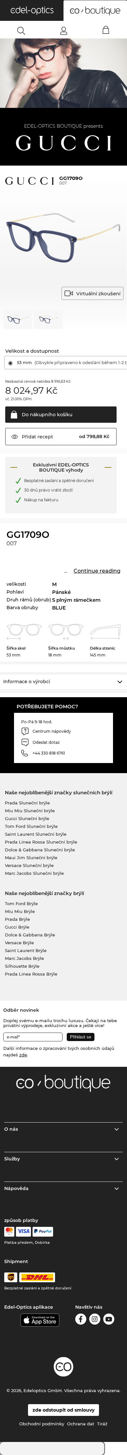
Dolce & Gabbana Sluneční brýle (40, 849)
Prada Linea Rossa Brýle (31, 974)
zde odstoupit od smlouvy (63, 1410)
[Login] (64, 30)
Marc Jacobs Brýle (24, 958)
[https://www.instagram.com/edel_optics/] (94, 1320)
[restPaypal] (43, 1232)
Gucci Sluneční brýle (27, 818)
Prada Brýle (17, 919)
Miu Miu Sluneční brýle (30, 810)
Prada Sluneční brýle (27, 802)
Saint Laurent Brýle (26, 950)
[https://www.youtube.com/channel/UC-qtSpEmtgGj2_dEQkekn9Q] (108, 1320)
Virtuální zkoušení (98, 293)
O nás (11, 1129)
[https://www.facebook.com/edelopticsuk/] (80, 1320)
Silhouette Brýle (22, 966)
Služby (12, 1159)
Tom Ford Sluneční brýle (31, 826)
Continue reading (97, 571)
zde (23, 1054)
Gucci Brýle (17, 927)
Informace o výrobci (26, 681)
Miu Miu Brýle (20, 911)
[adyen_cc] (9, 1232)
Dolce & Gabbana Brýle (30, 934)
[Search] (21, 30)
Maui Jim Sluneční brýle (31, 857)
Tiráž (102, 1423)
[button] (32, 10)
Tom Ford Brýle (21, 903)
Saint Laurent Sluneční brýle (35, 834)
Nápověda (16, 1188)
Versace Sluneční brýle (29, 865)
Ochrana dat (80, 1423)
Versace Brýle (19, 942)
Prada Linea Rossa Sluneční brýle (41, 842)
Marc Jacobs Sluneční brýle (34, 873)
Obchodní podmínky (41, 1423)
